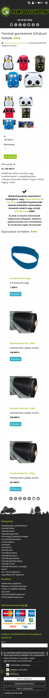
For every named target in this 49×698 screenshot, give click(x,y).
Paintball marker (8, 531)
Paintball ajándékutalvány (11, 561)
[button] (46, 3)
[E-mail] (11, 25)
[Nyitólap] (24, 11)
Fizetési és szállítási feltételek (13, 589)
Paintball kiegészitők (9, 534)
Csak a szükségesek (24, 688)
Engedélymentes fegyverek (12, 574)
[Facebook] (20, 25)
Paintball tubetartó (9, 555)
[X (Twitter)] (24, 25)
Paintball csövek (8, 563)
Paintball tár (6, 547)
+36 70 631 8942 (24, 20)
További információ (12, 693)
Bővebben (15, 294)
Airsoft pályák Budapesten (12, 597)
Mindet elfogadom (24, 679)
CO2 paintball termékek (11, 539)
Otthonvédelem (7, 542)
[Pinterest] (24, 499)
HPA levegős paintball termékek (14, 536)
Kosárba (11, 156)
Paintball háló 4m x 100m (22, 408)
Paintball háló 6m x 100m (22, 473)
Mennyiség (10, 144)
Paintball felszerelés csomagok (14, 566)
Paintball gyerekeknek (10, 558)
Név (3, 642)
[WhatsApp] (29, 499)
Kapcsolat (5, 591)
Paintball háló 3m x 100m (22, 343)
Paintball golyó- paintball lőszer (14, 525)
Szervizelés (5, 544)
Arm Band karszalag (20, 278)
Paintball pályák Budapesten (13, 594)
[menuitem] (40, 3)
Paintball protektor (9, 553)
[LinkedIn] (20, 499)
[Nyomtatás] (38, 499)
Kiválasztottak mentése (24, 683)
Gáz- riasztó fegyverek (10, 572)
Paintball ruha (7, 550)
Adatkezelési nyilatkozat (11, 583)
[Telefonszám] (16, 25)
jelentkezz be (21, 211)
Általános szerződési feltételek (14, 586)
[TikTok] (37, 25)
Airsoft (4, 569)
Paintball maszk (7, 528)
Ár (5, 136)
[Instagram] (33, 25)
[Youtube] (29, 25)
